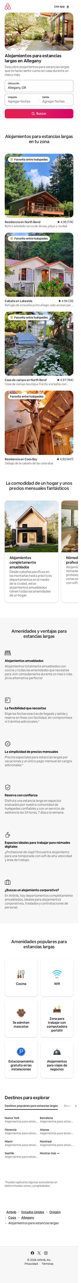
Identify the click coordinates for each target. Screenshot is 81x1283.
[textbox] (22, 101)
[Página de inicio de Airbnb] (8, 6)
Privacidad (31, 1264)
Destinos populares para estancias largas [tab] (31, 1106)
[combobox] (39, 87)
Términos (47, 1264)
